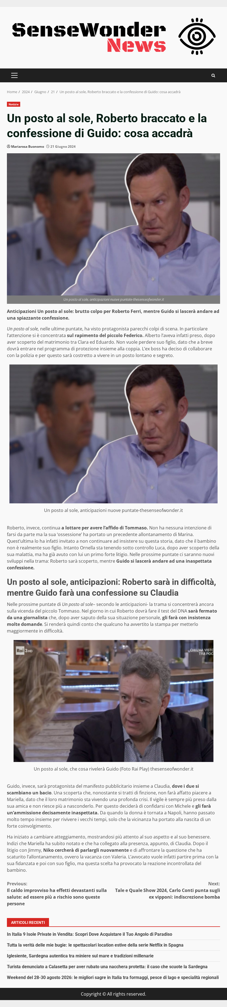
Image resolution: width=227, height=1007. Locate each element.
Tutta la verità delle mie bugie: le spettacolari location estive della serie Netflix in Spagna (95, 945)
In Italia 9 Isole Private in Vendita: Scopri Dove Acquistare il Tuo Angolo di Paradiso (89, 934)
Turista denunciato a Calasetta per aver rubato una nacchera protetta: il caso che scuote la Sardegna (107, 966)
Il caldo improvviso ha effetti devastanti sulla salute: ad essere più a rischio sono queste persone (57, 894)
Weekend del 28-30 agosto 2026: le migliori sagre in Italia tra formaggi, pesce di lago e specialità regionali (113, 977)
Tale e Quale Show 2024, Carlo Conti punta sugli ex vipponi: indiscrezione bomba (167, 890)
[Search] (213, 75)
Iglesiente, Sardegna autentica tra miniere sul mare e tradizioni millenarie (80, 955)
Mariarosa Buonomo (27, 146)
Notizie (14, 104)
